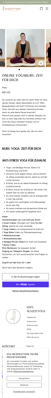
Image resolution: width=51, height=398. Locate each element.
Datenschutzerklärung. (23, 371)
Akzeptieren (24, 378)
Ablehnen (24, 385)
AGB (29, 329)
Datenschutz (32, 325)
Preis (4, 87)
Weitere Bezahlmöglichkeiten (25, 291)
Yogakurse (31, 317)
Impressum (31, 321)
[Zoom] (40, 63)
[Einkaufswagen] (41, 8)
